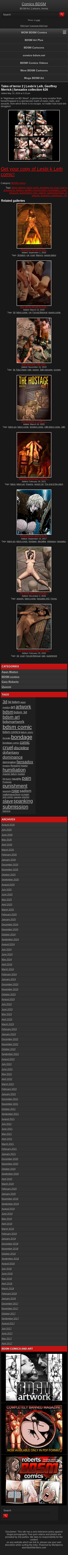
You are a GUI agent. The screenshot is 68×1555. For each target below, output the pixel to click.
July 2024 (7, 949)
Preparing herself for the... (34, 250)
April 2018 (7, 1283)
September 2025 (10, 879)
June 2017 (7, 1333)
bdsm (12, 484)
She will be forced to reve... (34, 307)
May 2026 (7, 840)
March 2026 (8, 850)
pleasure (13, 193)
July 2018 (7, 1268)
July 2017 (7, 1328)
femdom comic (36, 427)
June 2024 (7, 954)
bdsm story (27, 732)
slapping (17, 797)
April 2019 (7, 1224)
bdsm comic (33, 187)
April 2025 (7, 904)
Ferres (54, 598)
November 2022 (10, 1044)
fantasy (19, 190)
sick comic (8, 797)
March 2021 (8, 1144)
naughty (17, 778)
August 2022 (8, 1059)
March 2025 (8, 909)
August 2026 (8, 825)
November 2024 (10, 929)
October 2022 (9, 1049)
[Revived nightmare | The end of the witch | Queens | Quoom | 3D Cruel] (34, 455)
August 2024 (8, 944)
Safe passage (46, 370)
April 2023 (7, 1019)
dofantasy (51, 541)
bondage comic (11, 742)
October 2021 (9, 1109)
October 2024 (9, 934)
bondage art (46, 187)
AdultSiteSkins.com (36, 1547)
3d (14, 312)
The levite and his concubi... (34, 593)
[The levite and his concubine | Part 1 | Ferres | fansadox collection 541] (34, 569)
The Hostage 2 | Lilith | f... (34, 421)
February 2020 (9, 1189)
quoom (35, 370)
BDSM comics (18, 183)
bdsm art (12, 427)
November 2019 (10, 1199)
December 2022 (10, 1039)
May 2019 (7, 1219)
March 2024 (8, 969)
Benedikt (7, 738)
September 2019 (10, 1204)
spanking (45, 195)
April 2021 (7, 1139)
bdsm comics (11, 732)
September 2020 (10, 1174)
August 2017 (8, 1323)
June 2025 (7, 894)
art (13, 707)
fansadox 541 (43, 598)
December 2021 (10, 1099)
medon (21, 774)
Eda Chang (21, 370)
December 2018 (10, 1244)
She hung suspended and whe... (34, 650)
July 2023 (7, 1004)
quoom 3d (38, 484)
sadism (42, 193)
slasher (25, 797)
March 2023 (8, 1024)
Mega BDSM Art (34, 78)
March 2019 (8, 1229)
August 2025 (8, 884)
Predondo (7, 782)
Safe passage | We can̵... (34, 364)
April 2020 (7, 1179)
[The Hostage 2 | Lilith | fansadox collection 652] (34, 397)
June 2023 (7, 1009)
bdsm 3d (20, 712)
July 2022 (7, 1064)
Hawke (24, 765)
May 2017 (7, 1338)
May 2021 (7, 1134)
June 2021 (7, 1129)
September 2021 (10, 1114)
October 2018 (9, 1254)
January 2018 (9, 1298)
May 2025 (7, 899)
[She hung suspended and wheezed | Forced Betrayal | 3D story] (34, 626)
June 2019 (7, 1214)
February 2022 (9, 1089)
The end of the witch (54, 484)
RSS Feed (24, 26)
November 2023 (10, 989)
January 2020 (9, 1194)
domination (9, 762)
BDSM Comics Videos (34, 62)
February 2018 (9, 1293)
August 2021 (8, 1119)
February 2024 (9, 974)
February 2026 (9, 854)
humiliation (54, 190)
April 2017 (7, 1343)
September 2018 (10, 1258)
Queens (29, 484)
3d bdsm (21, 255)
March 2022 (8, 1084)
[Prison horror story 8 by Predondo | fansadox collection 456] (34, 512)
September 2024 (10, 939)
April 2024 (7, 964)
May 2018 (7, 1279)
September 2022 (10, 1054)
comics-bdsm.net (34, 55)
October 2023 (9, 994)
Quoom (6, 687)
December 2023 (10, 984)
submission (57, 195)
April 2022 (7, 1079)
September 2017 (10, 1318)
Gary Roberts (10, 681)
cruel (56, 187)
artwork (20, 598)
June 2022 (7, 1069)
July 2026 (7, 830)
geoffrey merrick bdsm (36, 190)
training (6, 811)
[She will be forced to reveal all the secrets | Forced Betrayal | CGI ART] (34, 283)
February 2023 (9, 1029)
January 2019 (9, 1238)
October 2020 (9, 1169)
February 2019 (9, 1234)
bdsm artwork (19, 187)
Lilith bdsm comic (52, 427)
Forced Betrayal (39, 312)
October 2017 (9, 1313)
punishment (25, 193)
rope (35, 193)
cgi (27, 255)
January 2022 (9, 1094)
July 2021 (7, 1124)
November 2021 (10, 1104)
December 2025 (10, 864)
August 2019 (8, 1209)
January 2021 (9, 1154)
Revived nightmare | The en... (34, 479)
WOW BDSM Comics (34, 32)
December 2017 (10, 1303)
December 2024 (10, 924)
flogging (15, 765)
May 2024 (7, 959)
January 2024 (9, 979)
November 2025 (10, 869)
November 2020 (10, 1164)
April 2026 (7, 844)
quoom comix (54, 312)
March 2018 (8, 1288)
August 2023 (8, 999)
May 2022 (7, 1074)
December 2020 (10, 1159)
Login (38, 20)
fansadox (61, 541)
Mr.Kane (7, 779)
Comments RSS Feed (38, 26)
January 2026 (9, 860)
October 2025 (9, 874)
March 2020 (8, 1184)
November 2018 (10, 1248)
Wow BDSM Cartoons (34, 70)
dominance (9, 190)
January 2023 (9, 1034)
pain (29, 370)
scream (57, 370)
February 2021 (9, 1149)
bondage (33, 541)
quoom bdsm (50, 255)
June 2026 (7, 835)
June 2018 (7, 1273)
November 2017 (10, 1308)
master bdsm (10, 774)
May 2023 (7, 1014)
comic (25, 742)
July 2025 (7, 889)
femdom (6, 766)
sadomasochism (55, 193)
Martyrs (39, 255)
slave (8, 801)
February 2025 (9, 914)
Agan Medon (10, 672)
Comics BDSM (34, 4)
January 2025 (9, 919)
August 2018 (8, 1263)
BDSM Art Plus (34, 40)
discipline (42, 541)
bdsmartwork (13, 722)
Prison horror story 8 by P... (34, 536)
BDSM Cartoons (34, 47)
